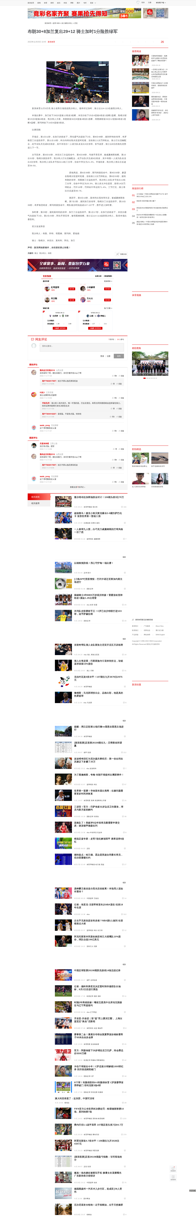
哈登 (91, 605)
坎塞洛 (96, 816)
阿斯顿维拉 (100, 1060)
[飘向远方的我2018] (33, 372)
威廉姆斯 (97, 539)
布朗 (49, 253)
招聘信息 (147, 630)
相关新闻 (35, 497)
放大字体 (119, 42)
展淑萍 (100, 1028)
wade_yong (45, 425)
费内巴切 (96, 1134)
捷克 (98, 523)
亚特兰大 (90, 946)
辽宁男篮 (93, 1012)
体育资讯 (90, 1028)
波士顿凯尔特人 (67, 23)
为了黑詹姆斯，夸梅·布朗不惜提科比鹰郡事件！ (99, 774)
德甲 (85, 752)
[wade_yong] (33, 427)
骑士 (36, 253)
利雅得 (100, 1092)
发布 (119, 356)
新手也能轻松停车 (158, 466)
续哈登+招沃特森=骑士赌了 (146, 201)
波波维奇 (93, 768)
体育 (45, 3)
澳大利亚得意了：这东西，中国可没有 (74, 1098)
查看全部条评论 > (77, 487)
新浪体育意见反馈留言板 (144, 620)
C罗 (92, 1076)
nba (88, 605)
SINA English (160, 635)
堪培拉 (66, 1103)
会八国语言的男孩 (139, 487)
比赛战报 (87, 523)
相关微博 (35, 503)
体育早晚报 (88, 507)
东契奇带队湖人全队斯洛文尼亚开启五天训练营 (98, 645)
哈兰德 (97, 864)
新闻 (39, 3)
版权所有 (156, 644)
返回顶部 (173, 1186)
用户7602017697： (50, 381)
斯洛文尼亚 (95, 655)
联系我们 (135, 630)
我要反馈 (123, 254)
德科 (99, 996)
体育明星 (87, 800)
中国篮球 (90, 898)
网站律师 (147, 635)
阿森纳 (93, 1060)
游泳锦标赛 (95, 1044)
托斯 (95, 946)
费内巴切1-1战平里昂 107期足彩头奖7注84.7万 (98, 1125)
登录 (102, 356)
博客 (72, 3)
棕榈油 (89, 1214)
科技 (65, 3)
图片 (78, 3)
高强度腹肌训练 (157, 487)
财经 (52, 3)
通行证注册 (160, 630)
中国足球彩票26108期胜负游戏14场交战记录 (97, 970)
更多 (91, 3)
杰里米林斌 (44, 443)
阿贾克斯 (96, 1150)
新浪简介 (135, 626)
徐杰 (95, 1182)
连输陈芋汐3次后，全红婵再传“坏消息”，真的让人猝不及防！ (159, 112)
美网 (92, 800)
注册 (149, 2)
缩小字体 (111, 42)
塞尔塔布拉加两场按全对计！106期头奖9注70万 (99, 497)
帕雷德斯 (101, 1118)
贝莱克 (93, 523)
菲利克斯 (94, 1092)
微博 (134, 42)
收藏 (126, 42)
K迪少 (42, 392)
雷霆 (95, 605)
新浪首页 (31, 3)
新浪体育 (48, 23)
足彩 (88, 848)
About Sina (159, 626)
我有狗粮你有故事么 (139, 466)
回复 (122, 376)
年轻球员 (93, 832)
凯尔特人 (43, 253)
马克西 (89, 703)
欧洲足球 (90, 996)
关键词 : (31, 253)
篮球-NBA (56, 23)
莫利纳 (95, 1118)
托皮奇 (99, 832)
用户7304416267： (50, 413)
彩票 (89, 752)
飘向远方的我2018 (47, 370)
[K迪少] (33, 394)
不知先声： (46, 403)
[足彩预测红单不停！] (84, 13)
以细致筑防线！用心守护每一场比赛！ (94, 563)
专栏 (85, 3)
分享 (149, 42)
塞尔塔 (95, 507)
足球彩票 (94, 980)
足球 (85, 573)
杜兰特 (100, 930)
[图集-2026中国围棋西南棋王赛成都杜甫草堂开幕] (150, 363)
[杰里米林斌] (33, 445)
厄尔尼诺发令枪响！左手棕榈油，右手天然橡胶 (98, 1205)
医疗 (89, 573)
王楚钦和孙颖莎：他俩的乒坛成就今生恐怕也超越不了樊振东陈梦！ (159, 58)
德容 (95, 996)
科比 (95, 784)
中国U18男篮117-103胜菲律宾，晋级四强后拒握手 (159, 85)
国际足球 (90, 589)
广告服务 (147, 626)
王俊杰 (96, 898)
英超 (102, 864)
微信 (142, 42)
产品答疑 (135, 635)
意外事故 (86, 1198)
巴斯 (92, 671)
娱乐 (58, 3)
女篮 (95, 1028)
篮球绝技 (90, 539)
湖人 (89, 655)
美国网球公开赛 (100, 800)
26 (118, 339)
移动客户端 (160, 3)
